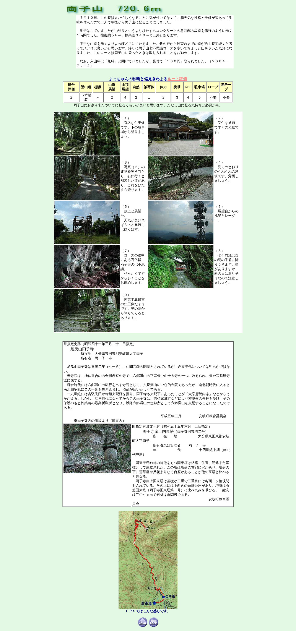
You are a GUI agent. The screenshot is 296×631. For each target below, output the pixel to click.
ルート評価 (177, 79)
